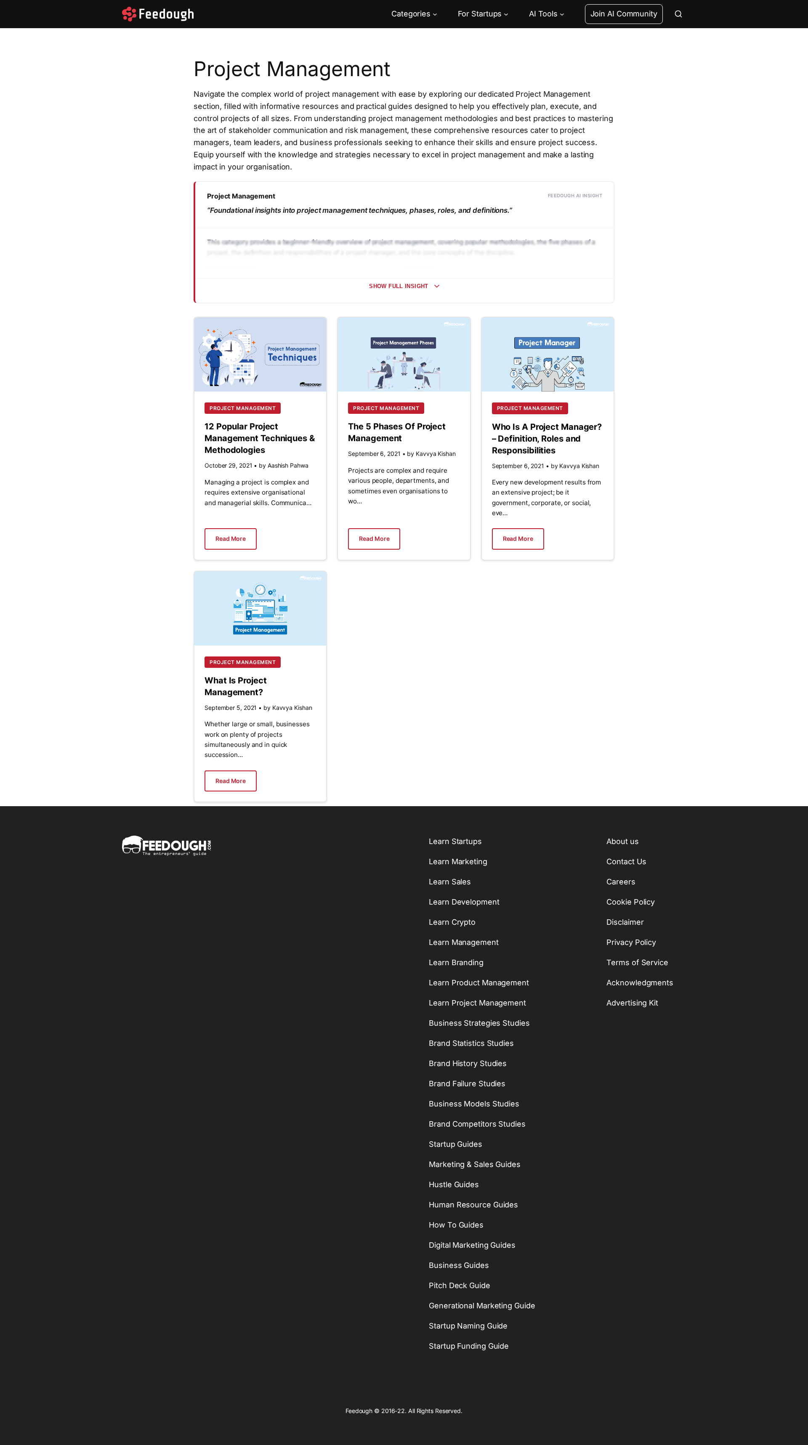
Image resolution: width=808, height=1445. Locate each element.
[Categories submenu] (435, 14)
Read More (230, 538)
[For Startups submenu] (506, 14)
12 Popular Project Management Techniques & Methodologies (260, 438)
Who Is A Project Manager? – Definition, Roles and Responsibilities (547, 438)
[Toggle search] (678, 13)
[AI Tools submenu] (562, 14)
